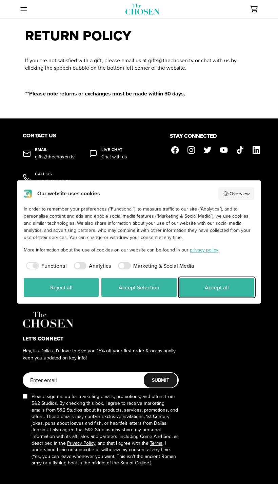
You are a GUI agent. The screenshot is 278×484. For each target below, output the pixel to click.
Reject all (61, 287)
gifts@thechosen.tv (171, 60)
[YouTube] (224, 150)
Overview (240, 193)
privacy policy (204, 249)
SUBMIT (160, 380)
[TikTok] (240, 150)
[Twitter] (207, 150)
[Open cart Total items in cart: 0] (254, 9)
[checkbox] (45, 266)
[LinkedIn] (256, 150)
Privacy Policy (81, 443)
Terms (156, 443)
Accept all (217, 287)
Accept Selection (139, 287)
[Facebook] (175, 150)
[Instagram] (191, 150)
